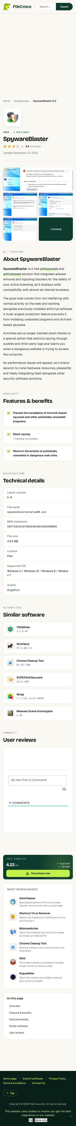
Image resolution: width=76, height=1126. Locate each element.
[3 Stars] (14, 146)
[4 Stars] (18, 146)
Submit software (33, 1078)
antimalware (12, 274)
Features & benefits (20, 1012)
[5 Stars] (22, 146)
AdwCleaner (27, 898)
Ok (30, 1120)
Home (6, 101)
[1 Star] (5, 146)
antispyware (49, 269)
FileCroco (22, 6)
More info (41, 1120)
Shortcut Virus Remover (34, 913)
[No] (71, 1116)
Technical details (18, 1019)
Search (64, 6)
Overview (14, 1006)
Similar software (18, 1026)
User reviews (16, 1032)
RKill (22, 958)
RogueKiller (26, 973)
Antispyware (21, 101)
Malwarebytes (28, 928)
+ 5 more (55, 229)
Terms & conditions (14, 1083)
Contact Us (38, 1083)
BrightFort (13, 590)
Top (12, 1093)
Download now (40, 873)
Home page (10, 1078)
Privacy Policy (57, 1078)
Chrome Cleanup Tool (32, 943)
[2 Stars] (9, 146)
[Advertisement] (38, 54)
